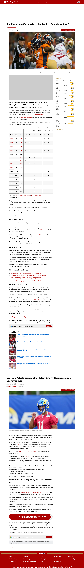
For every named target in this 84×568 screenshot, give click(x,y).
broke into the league (26, 117)
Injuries (47, 2)
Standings (37, 2)
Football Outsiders (35, 300)
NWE (21, 163)
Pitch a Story (26, 559)
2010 (11, 138)
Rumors (25, 2)
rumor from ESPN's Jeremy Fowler (27, 451)
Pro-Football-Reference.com (23, 195)
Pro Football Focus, (39, 235)
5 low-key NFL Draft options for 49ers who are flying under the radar (28, 279)
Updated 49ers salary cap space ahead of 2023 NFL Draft (26, 281)
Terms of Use (57, 559)
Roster (42, 2)
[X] (76, 1)
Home (10, 547)
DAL (21, 158)
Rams (17, 444)
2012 (11, 146)
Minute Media (9, 564)
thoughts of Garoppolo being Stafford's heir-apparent (34, 492)
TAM (21, 138)
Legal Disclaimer (13, 561)
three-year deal (39, 114)
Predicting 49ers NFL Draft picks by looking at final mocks (26, 273)
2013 (11, 150)
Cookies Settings (58, 561)
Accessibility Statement (29, 561)
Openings (25, 556)
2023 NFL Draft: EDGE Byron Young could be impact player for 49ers (28, 277)
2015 (11, 163)
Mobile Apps (71, 556)
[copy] (17, 30)
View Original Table (36, 195)
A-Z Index (43, 561)
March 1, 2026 (29, 473)
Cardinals (26, 456)
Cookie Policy (71, 559)
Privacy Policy (44, 559)
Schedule (31, 2)
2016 (11, 167)
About (10, 556)
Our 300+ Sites (57, 556)
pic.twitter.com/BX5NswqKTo (17, 471)
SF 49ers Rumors (17, 547)
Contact (43, 556)
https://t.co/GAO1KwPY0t (37, 469)
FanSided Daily (13, 559)
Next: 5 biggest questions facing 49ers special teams (23, 317)
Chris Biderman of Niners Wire (39, 230)
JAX (21, 160)
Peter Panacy (12, 27)
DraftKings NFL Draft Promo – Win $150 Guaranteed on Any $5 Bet (28, 275)
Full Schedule (60, 129)
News (21, 2)
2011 (11, 142)
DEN (21, 167)
